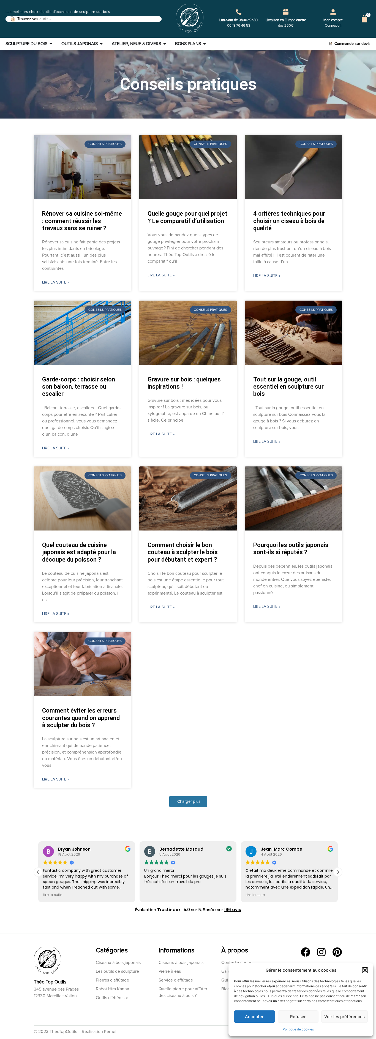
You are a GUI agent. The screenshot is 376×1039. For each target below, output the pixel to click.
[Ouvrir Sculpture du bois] (51, 43)
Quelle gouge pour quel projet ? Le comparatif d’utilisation (187, 217)
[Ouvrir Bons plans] (204, 43)
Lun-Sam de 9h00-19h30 (238, 20)
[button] (365, 970)
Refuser (298, 1016)
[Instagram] (321, 952)
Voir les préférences (344, 1016)
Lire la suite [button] (52, 894)
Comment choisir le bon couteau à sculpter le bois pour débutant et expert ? (183, 552)
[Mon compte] (333, 12)
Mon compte (333, 20)
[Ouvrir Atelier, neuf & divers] (164, 43)
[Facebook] (305, 952)
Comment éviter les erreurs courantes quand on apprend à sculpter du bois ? (81, 718)
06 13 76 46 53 (238, 26)
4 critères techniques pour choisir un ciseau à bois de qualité (289, 221)
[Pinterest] (337, 952)
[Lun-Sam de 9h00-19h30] (238, 12)
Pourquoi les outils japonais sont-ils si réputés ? (290, 549)
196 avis (232, 909)
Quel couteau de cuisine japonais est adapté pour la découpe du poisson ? (79, 552)
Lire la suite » (55, 282)
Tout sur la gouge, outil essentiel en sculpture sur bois (288, 386)
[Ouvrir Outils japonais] (101, 43)
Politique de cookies (298, 1029)
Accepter (254, 1016)
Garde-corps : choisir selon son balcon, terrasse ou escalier (78, 386)
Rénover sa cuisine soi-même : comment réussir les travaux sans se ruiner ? (82, 221)
